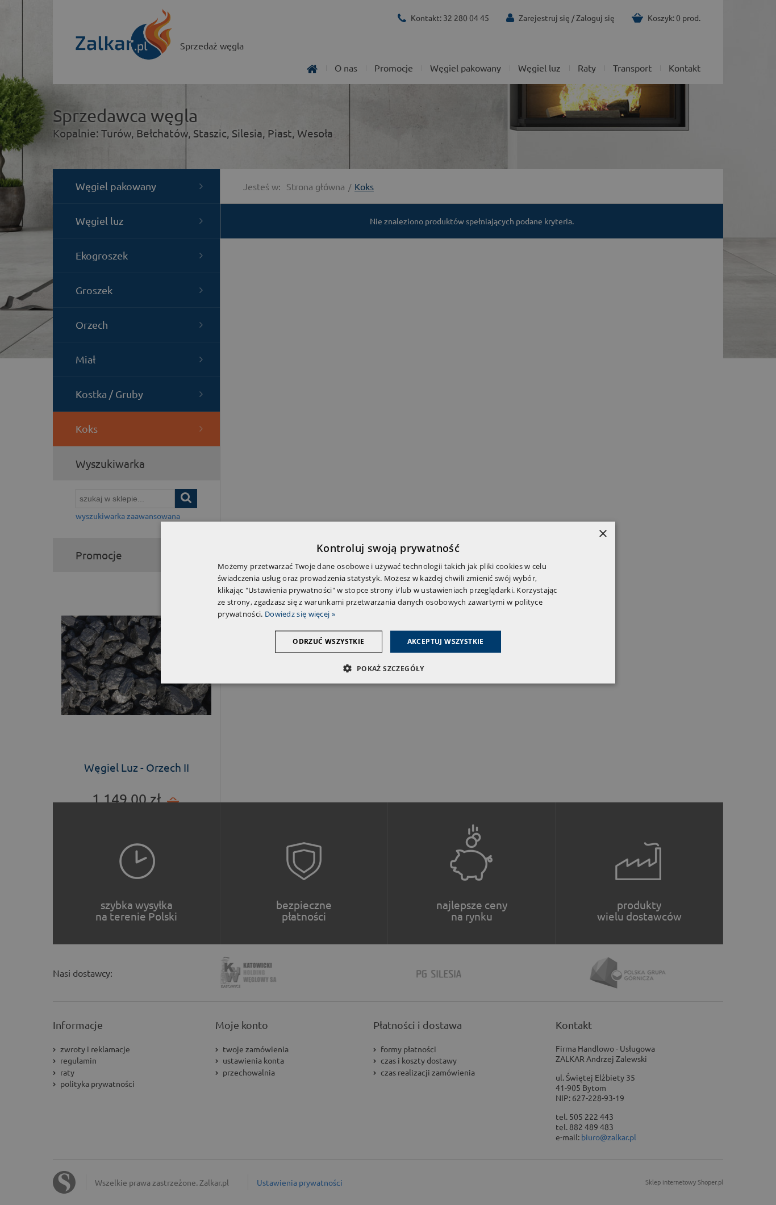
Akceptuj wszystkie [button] (445, 641)
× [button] (602, 534)
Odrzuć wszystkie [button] (328, 641)
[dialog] (388, 603)
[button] (388, 668)
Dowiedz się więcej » (300, 613)
